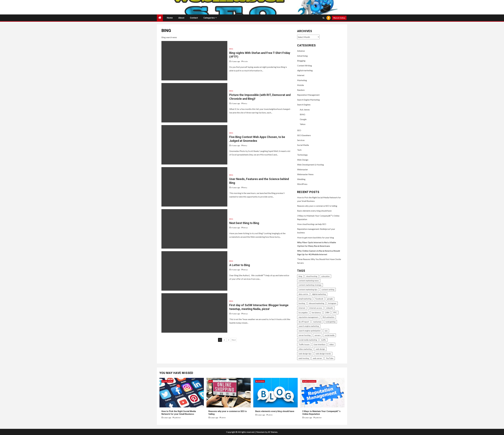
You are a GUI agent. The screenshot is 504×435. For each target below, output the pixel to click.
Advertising (302, 56)
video (331, 344)
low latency (316, 312)
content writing (327, 289)
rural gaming (330, 322)
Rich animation (328, 317)
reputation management (309, 317)
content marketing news (309, 280)
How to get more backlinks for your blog (315, 237)
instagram (332, 303)
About (181, 18)
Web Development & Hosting (310, 164)
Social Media (303, 145)
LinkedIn (329, 308)
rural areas (317, 322)
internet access (315, 308)
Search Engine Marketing (308, 99)
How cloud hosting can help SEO (311, 224)
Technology (302, 154)
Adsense (301, 51)
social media (329, 335)
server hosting (305, 335)
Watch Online (339, 18)
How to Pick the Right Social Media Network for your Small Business (178, 412)
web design (320, 349)
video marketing (305, 349)
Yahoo (302, 124)
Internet (300, 75)
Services (301, 140)
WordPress (302, 184)
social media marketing (308, 340)
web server (317, 358)
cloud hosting (311, 276)
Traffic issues (304, 344)
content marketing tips (308, 289)
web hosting (304, 358)
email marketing (305, 299)
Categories (209, 18)
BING (231, 49)
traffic (323, 340)
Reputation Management (308, 95)
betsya (245, 228)
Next (234, 340)
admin (223, 418)
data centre (303, 294)
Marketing (302, 80)
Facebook (319, 299)
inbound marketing (316, 303)
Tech (299, 150)
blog (300, 276)
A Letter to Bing (239, 265)
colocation (325, 276)
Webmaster (302, 169)
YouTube (329, 358)
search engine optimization (310, 331)
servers (317, 335)
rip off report (304, 322)
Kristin (245, 61)
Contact (194, 18)
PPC (335, 312)
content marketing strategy (310, 285)
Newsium (260, 432)
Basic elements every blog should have (314, 210)
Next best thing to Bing (244, 223)
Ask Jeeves (305, 109)
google (330, 299)
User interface (319, 344)
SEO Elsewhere (304, 135)
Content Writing (304, 65)
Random (301, 90)
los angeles (303, 312)
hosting (302, 303)
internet (302, 308)
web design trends (323, 353)
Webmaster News (305, 174)
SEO (299, 130)
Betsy (245, 103)
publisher (177, 418)
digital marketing (305, 70)
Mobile (300, 85)
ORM (327, 312)
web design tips (305, 353)
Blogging (301, 60)
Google (303, 119)
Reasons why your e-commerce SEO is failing (317, 206)
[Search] (323, 17)
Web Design (302, 159)
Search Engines (304, 104)
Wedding (301, 179)
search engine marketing (309, 326)
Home (170, 18)
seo (326, 331)
